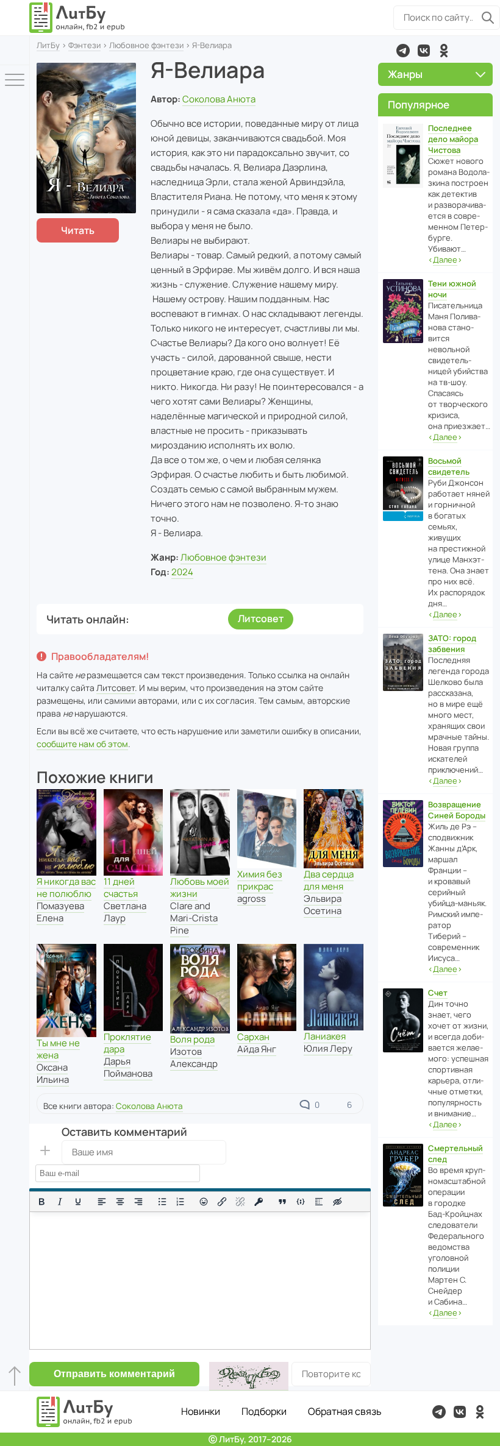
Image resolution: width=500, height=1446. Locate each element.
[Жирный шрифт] (41, 1201)
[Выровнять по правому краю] (138, 1201)
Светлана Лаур (125, 911)
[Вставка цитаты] (282, 1201)
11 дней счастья (121, 887)
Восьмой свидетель (449, 466)
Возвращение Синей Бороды (456, 810)
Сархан (253, 1036)
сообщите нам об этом (82, 744)
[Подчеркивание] (78, 1201)
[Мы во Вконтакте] (424, 50)
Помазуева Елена (60, 911)
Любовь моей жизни (199, 887)
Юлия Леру (328, 1048)
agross (251, 898)
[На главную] (77, 17)
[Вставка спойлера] (319, 1201)
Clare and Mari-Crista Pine (194, 918)
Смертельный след (455, 1153)
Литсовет (261, 618)
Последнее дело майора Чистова (453, 138)
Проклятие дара (127, 1042)
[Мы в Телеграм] (403, 50)
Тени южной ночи (452, 289)
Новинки (200, 1411)
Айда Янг (256, 1049)
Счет (438, 992)
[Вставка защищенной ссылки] (258, 1201)
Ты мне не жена (58, 1049)
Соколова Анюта (218, 99)
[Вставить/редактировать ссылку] (222, 1201)
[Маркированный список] (162, 1201)
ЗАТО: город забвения (452, 643)
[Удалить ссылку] (240, 1201)
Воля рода (192, 1039)
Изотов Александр (194, 1057)
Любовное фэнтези (146, 45)
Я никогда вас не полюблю (66, 887)
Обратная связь (345, 1411)
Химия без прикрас (259, 880)
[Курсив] (60, 1201)
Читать (78, 230)
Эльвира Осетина (322, 904)
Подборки (264, 1411)
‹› (445, 259)
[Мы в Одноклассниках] (444, 50)
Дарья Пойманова (128, 1067)
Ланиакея (325, 1036)
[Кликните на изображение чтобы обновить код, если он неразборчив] (248, 1376)
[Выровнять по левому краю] (102, 1201)
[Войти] (14, 50)
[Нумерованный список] (180, 1201)
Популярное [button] (418, 104)
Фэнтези (84, 45)
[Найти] (488, 17)
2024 (182, 571)
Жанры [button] (405, 74)
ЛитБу (48, 45)
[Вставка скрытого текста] (337, 1201)
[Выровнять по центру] (120, 1201)
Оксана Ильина (53, 1073)
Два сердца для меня (329, 880)
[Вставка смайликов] (204, 1201)
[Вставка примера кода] (300, 1201)
